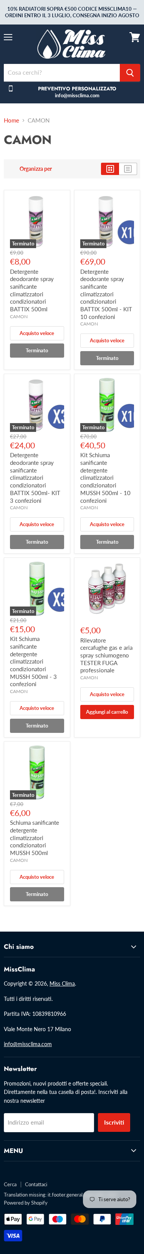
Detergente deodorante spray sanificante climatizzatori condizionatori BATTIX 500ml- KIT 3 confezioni (35, 477)
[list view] (128, 169)
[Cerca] (130, 73)
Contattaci (36, 1184)
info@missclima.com (28, 1044)
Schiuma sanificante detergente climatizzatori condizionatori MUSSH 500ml (34, 837)
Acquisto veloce (37, 333)
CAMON (19, 316)
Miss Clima (62, 983)
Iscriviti (114, 1122)
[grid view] (110, 169)
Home (11, 120)
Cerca (10, 1184)
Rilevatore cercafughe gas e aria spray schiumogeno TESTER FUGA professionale (106, 655)
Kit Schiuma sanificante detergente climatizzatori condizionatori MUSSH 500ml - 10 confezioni (105, 477)
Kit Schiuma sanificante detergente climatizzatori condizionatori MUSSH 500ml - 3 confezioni (33, 661)
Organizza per (36, 169)
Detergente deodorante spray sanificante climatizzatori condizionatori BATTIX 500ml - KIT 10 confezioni (106, 294)
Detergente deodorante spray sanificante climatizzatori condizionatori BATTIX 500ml (32, 290)
